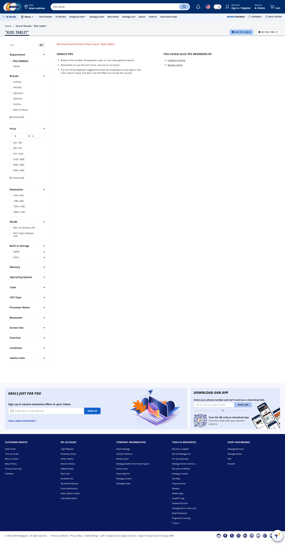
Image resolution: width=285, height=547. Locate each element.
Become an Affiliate (181, 468)
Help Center (10, 449)
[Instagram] (238, 535)
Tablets (16, 66)
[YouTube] (258, 535)
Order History (67, 458)
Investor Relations (124, 453)
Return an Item (11, 458)
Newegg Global (235, 453)
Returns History (68, 463)
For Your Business (180, 458)
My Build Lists (67, 478)
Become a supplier (180, 449)
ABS (229, 458)
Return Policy (11, 463)
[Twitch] (264, 535)
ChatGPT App (178, 498)
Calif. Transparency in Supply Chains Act (118, 535)
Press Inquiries (123, 473)
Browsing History (68, 453)
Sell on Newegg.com (181, 453)
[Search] (184, 7)
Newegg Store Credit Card (184, 508)
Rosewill (231, 463)
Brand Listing (175, 65)
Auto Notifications (69, 498)
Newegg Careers (124, 478)
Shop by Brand (178, 483)
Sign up (92, 410)
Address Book (67, 468)
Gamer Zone (122, 468)
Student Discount (180, 503)
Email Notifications (69, 488)
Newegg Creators (180, 473)
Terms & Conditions (59, 535)
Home (8, 26)
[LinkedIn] (245, 535)
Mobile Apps (177, 493)
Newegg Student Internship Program (133, 463)
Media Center (122, 458)
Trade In (176, 523)
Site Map (176, 478)
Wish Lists (65, 473)
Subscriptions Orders (70, 493)
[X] (231, 535)
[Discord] (271, 535)
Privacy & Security (13, 468)
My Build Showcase (69, 483)
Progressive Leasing (181, 518)
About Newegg (123, 449)
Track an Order (12, 453)
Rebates (175, 488)
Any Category (20, 60)
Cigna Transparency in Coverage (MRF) (156, 535)
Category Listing (176, 60)
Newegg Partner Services (183, 463)
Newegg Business (236, 449)
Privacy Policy (76, 535)
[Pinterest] (251, 535)
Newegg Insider (123, 483)
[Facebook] (225, 535)
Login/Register (67, 449)
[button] (35, 7)
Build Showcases (179, 513)
